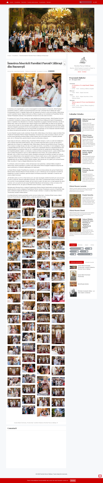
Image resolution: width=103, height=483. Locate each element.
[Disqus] (36, 449)
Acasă (9, 55)
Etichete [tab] (80, 245)
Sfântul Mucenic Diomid (77, 210)
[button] (94, 2)
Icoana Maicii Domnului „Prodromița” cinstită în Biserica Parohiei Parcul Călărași (35, 422)
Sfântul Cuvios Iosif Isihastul (88, 120)
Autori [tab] (86, 245)
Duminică (72, 83)
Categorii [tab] (73, 245)
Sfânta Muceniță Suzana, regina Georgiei (87, 152)
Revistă (48, 2)
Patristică (23, 2)
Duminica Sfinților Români (84, 254)
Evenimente (42, 2)
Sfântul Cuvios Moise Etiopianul (87, 136)
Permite (73, 480)
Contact (84, 71)
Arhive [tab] (92, 245)
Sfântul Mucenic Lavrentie (77, 186)
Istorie (11, 2)
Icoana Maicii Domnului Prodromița (84, 275)
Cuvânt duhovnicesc (32, 2)
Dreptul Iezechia (87, 195)
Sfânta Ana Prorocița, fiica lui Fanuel (88, 170)
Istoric (79, 71)
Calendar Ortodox (76, 114)
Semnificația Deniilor (83, 284)
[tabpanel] (82, 251)
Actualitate (17, 2)
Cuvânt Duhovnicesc (76, 248)
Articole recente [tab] (89, 262)
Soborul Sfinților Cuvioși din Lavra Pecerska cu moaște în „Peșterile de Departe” (87, 223)
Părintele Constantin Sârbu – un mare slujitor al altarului (86, 291)
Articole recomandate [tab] (76, 262)
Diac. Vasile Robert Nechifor (17, 71)
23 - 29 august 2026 (75, 79)
